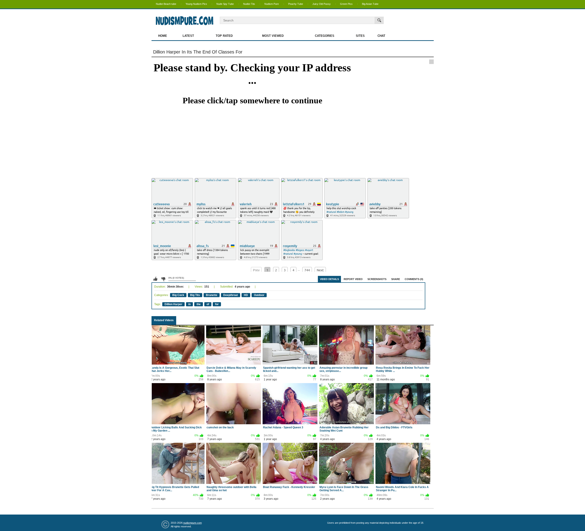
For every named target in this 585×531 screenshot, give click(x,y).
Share (395, 279)
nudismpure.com (192, 522)
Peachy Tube (295, 4)
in (189, 304)
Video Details (329, 279)
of (208, 304)
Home (162, 35)
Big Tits (195, 295)
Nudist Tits (249, 4)
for (217, 304)
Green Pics (346, 4)
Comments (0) (414, 279)
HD (246, 295)
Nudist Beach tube (166, 4)
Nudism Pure (271, 4)
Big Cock (178, 295)
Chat (381, 35)
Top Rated (224, 35)
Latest (188, 35)
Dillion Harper (173, 304)
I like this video (155, 278)
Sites (360, 35)
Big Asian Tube (370, 4)
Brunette (211, 295)
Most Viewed (273, 35)
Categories (324, 35)
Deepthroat (230, 295)
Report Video (353, 279)
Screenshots (376, 279)
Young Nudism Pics (196, 4)
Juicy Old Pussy (321, 4)
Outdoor (259, 295)
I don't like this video (163, 278)
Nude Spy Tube (225, 4)
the (199, 304)
